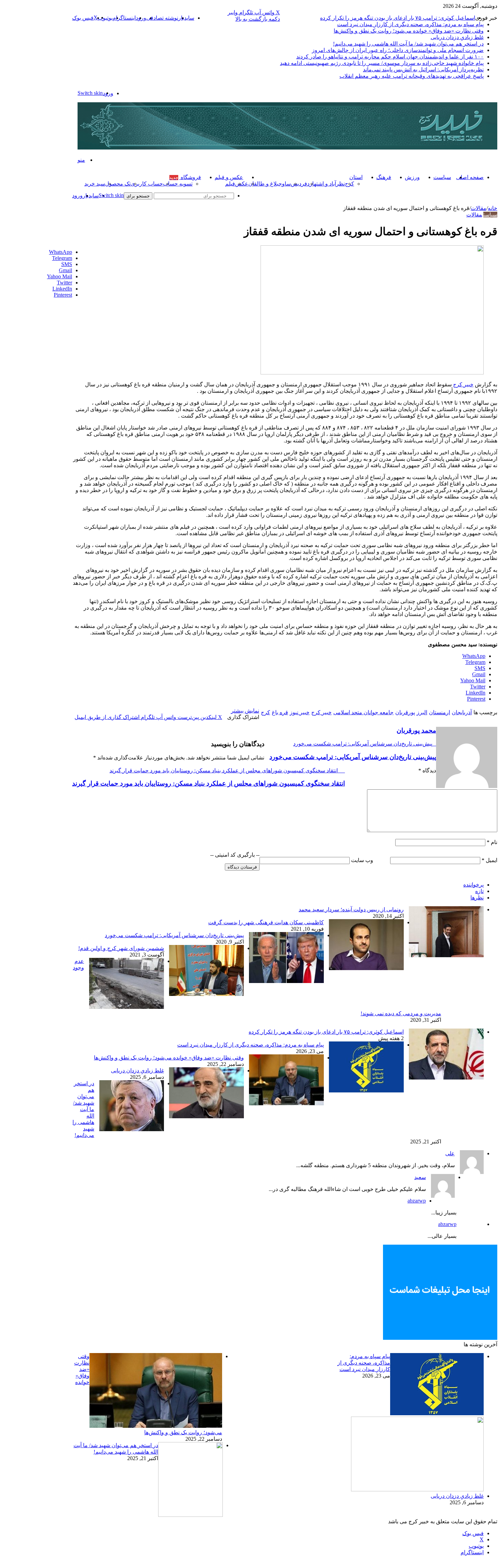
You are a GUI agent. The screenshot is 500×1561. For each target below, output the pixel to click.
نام (492, 842)
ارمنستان (439, 712)
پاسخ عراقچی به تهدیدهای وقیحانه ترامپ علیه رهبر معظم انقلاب (411, 76)
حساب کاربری (147, 184)
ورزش (412, 177)
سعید (420, 1177)
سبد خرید (94, 184)
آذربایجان (462, 712)
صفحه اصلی (470, 177)
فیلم (230, 184)
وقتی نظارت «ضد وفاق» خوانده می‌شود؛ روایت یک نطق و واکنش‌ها (409, 31)
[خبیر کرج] (287, 148)
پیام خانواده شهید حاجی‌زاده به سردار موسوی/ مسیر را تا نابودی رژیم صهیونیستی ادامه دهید (382, 63)
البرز (422, 712)
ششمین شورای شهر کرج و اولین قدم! (121, 948)
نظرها (477, 897)
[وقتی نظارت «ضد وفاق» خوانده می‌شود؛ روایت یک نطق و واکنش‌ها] (286, 1103)
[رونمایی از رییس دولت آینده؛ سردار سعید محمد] (446, 955)
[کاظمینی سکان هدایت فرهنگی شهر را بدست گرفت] (366, 968)
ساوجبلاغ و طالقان (269, 184)
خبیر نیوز (300, 712)
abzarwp (416, 1201)
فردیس (299, 184)
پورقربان (405, 712)
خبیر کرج (463, 384)
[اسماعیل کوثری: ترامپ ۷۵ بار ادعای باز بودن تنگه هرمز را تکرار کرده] (446, 1078)
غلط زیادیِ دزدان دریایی (457, 37)
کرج (265, 712)
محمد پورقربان (416, 730)
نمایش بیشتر (245, 711)
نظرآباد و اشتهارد (326, 184)
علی (450, 1153)
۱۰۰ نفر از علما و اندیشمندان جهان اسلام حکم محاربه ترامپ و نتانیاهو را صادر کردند (390, 56)
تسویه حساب (178, 184)
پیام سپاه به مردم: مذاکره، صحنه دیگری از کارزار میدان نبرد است (410, 24)
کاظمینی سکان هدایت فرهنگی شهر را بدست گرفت (266, 922)
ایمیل (489, 860)
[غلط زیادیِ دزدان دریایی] (206, 1116)
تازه (479, 891)
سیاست (442, 177)
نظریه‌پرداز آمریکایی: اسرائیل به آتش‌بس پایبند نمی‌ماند (423, 69)
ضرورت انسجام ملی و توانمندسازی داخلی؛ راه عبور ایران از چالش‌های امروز (398, 50)
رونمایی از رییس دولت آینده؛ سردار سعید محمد (351, 909)
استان (356, 177)
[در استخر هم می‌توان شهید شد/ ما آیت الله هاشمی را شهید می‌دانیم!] (131, 1129)
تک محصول (118, 184)
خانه (492, 208)
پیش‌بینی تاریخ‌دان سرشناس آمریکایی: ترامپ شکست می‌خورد (174, 935)
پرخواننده (473, 885)
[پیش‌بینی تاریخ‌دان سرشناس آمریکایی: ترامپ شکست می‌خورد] (286, 981)
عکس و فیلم (229, 177)
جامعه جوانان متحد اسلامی (363, 712)
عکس (241, 184)
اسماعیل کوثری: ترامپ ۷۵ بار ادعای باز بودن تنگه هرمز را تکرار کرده (397, 18)
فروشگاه (185, 177)
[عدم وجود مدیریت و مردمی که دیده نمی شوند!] (126, 1007)
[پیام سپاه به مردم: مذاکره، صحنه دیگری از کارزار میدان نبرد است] (366, 1090)
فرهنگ (383, 177)
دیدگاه (427, 770)
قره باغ (280, 712)
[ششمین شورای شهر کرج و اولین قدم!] (206, 994)
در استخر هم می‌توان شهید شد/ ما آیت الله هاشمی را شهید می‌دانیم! (408, 44)
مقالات (478, 208)
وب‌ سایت (362, 860)
